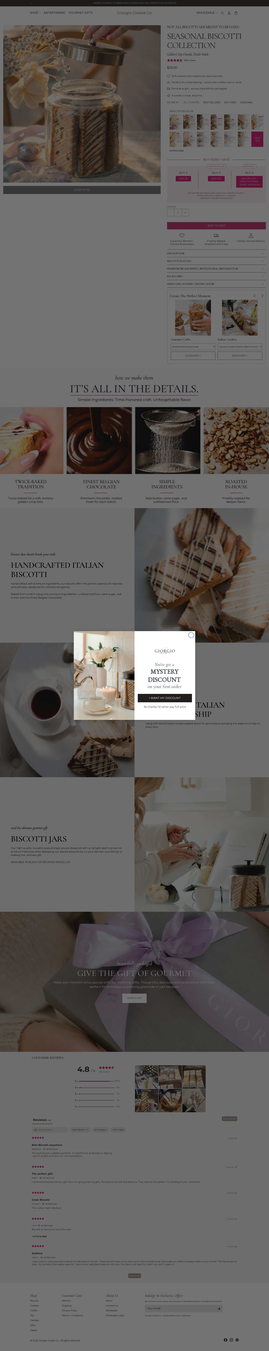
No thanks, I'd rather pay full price (165, 706)
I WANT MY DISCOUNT (165, 698)
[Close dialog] (191, 635)
